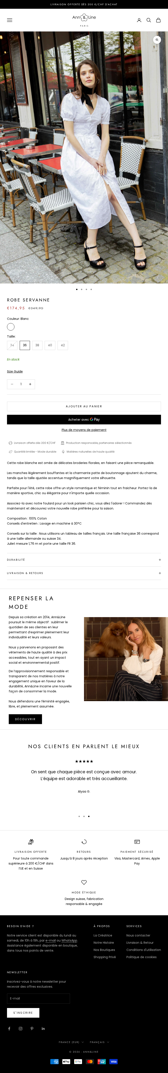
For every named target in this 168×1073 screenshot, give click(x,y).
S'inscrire (23, 1013)
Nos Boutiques (104, 950)
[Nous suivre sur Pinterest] (32, 1028)
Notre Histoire (104, 942)
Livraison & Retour (140, 942)
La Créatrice (103, 935)
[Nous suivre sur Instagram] (20, 1028)
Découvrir (25, 719)
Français (97, 1042)
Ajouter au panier (84, 406)
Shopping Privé (105, 957)
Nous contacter (138, 935)
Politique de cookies (141, 957)
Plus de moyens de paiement (84, 430)
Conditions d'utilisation (143, 950)
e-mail (51, 940)
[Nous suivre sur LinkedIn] (43, 1028)
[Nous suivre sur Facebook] (9, 1028)
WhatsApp (69, 940)
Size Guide (15, 371)
